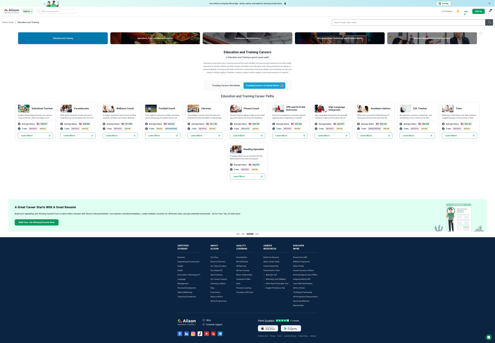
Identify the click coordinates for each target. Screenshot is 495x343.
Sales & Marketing (185, 292)
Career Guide (8, 22)
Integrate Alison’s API (301, 279)
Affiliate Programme (301, 262)
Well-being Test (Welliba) (276, 279)
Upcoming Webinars (301, 301)
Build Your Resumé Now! (37, 222)
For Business (447, 11)
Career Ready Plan (271, 266)
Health (180, 270)
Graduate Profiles (243, 279)
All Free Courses (242, 270)
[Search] (38, 11)
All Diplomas (241, 266)
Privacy (272, 336)
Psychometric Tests (271, 270)
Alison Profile (298, 266)
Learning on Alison (218, 284)
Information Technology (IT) (189, 275)
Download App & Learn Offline (305, 275)
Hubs (238, 284)
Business (181, 257)
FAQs (208, 320)
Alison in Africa (217, 297)
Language (182, 279)
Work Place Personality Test (277, 284)
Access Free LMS (300, 257)
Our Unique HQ (216, 270)
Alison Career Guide (271, 262)
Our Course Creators (219, 279)
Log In (465, 11)
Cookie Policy (303, 336)
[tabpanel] (247, 215)
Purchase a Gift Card (244, 292)
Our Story (214, 257)
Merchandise (298, 305)
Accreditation (241, 257)
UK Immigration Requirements (305, 297)
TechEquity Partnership (302, 292)
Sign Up (478, 11)
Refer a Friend (299, 288)
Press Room (215, 292)
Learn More (27, 135)
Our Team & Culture (218, 266)
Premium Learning (243, 288)
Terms (279, 336)
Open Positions (217, 275)
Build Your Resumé (271, 257)
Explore (26, 11)
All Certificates (242, 262)
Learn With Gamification (302, 284)
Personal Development (187, 288)
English (180, 266)
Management (183, 284)
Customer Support (214, 324)
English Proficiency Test (275, 288)
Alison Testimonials (244, 275)
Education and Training (28, 22)
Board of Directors (218, 262)
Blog (212, 288)
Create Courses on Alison (303, 270)
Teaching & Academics (187, 297)
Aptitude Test (271, 275)
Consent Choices (290, 336)
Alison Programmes (219, 301)
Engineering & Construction (189, 262)
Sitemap (313, 336)
